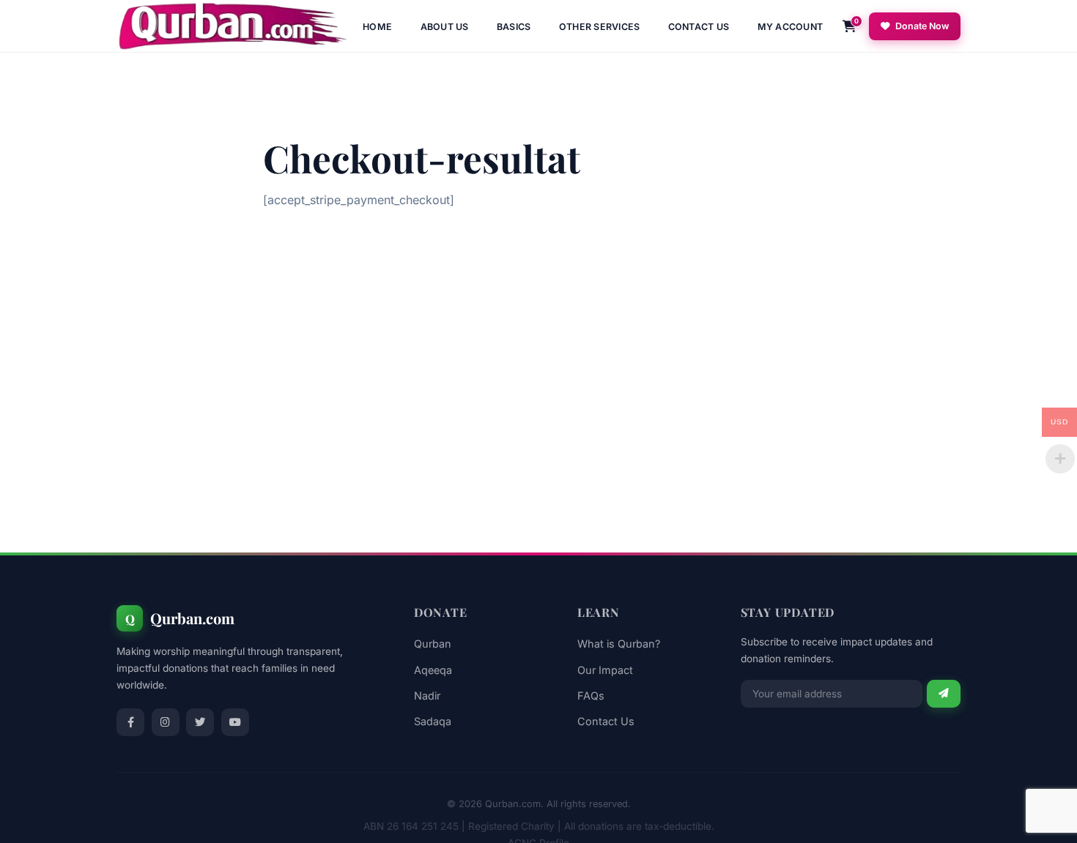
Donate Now (922, 25)
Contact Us (699, 26)
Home (377, 26)
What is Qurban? (618, 643)
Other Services (599, 26)
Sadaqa (432, 721)
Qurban (432, 643)
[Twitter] (200, 722)
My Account (791, 26)
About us (445, 26)
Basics (514, 26)
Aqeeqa (433, 670)
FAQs (590, 695)
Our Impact (605, 670)
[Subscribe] (944, 694)
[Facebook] (130, 722)
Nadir (427, 695)
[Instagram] (166, 722)
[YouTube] (235, 722)
